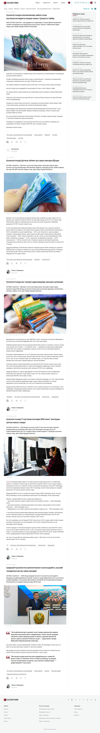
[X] (25, 142)
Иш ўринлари (11, 138)
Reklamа (76, 715)
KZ (75, 2)
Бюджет (9, 397)
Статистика (45, 259)
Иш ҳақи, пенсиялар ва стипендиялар (19, 135)
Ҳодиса (22, 8)
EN (83, 2)
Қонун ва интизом (31, 8)
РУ (80, 2)
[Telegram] (16, 142)
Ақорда (10, 8)
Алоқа (76, 712)
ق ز (89, 2)
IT (7, 545)
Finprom (8, 482)
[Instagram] (7, 142)
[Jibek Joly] (87, 9)
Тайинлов (16, 8)
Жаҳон (6, 721)
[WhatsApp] (12, 142)
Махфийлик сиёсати (44, 712)
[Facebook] (21, 142)
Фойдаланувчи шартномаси (47, 709)
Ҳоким (47, 671)
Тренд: (6, 8)
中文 (86, 2)
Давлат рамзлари (44, 715)
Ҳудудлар (55, 397)
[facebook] (79, 700)
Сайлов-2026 (56, 8)
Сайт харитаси (78, 709)
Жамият (47, 135)
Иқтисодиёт (38, 135)
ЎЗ (91, 2)
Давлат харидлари (44, 721)
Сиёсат (6, 712)
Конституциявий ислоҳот (44, 8)
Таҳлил (63, 2)
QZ (78, 2)
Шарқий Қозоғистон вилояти (16, 674)
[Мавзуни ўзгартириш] (70, 2)
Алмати (54, 135)
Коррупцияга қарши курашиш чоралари (50, 718)
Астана (20, 138)
